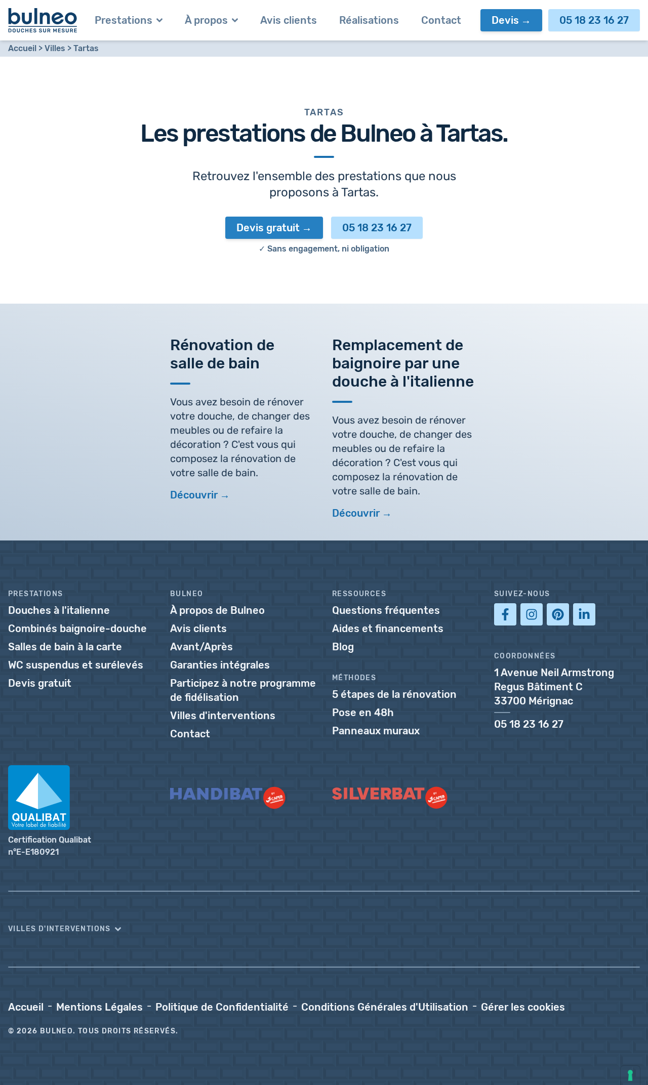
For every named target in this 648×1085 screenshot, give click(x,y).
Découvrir (194, 495)
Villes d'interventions (222, 716)
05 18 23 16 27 (594, 20)
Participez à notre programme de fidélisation (243, 690)
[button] (324, 929)
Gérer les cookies (523, 1007)
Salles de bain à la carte (65, 647)
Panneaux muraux (376, 731)
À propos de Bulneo (217, 610)
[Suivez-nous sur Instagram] (531, 614)
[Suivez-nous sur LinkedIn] (584, 614)
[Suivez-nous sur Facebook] (505, 614)
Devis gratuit (268, 228)
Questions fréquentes (386, 610)
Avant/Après (201, 647)
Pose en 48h (363, 712)
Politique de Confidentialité (222, 1007)
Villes (55, 48)
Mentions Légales (99, 1007)
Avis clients (198, 628)
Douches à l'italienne (59, 610)
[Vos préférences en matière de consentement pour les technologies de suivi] (630, 1075)
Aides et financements (387, 628)
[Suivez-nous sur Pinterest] (558, 614)
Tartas (86, 48)
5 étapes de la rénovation (394, 694)
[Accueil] (42, 20)
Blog (343, 647)
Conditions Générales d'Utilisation (384, 1007)
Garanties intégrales (220, 665)
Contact (190, 734)
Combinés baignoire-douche (77, 628)
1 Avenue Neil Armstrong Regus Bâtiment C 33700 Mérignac (554, 686)
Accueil (22, 48)
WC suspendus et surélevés (75, 665)
